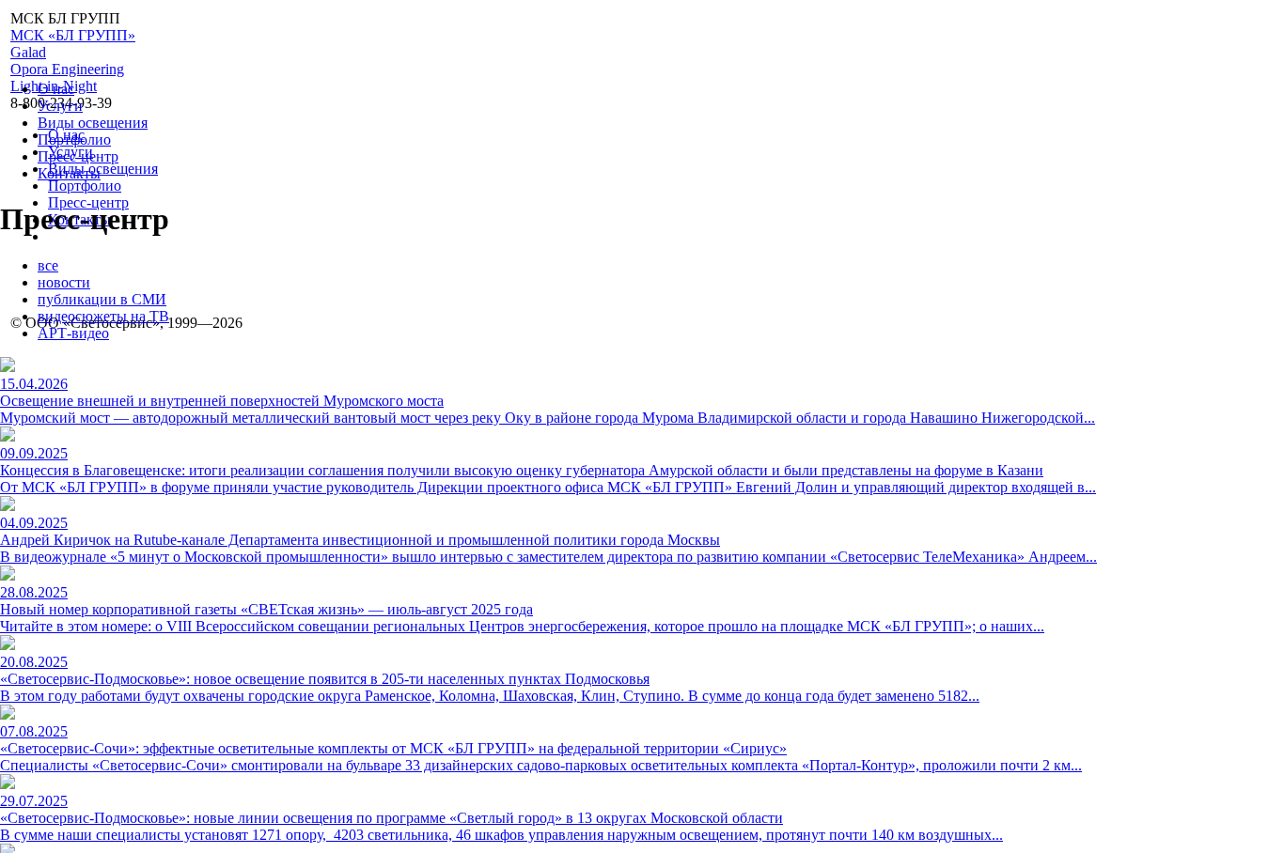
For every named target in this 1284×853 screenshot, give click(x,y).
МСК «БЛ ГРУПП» (72, 35)
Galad (28, 52)
